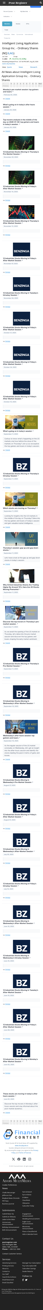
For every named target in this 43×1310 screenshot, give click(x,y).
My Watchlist (24, 11)
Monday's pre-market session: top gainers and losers (20, 90)
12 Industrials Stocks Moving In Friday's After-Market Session (19, 187)
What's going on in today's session (18, 431)
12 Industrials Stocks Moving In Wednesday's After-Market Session (19, 702)
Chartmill (8, 98)
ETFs (27, 24)
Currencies (19, 34)
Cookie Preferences (9, 1185)
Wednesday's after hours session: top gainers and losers (18, 737)
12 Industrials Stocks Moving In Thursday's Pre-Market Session (21, 153)
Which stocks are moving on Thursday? (20, 508)
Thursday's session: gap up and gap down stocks (20, 549)
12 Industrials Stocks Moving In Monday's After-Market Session (20, 1060)
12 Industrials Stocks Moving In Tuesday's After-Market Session (20, 991)
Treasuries (7, 38)
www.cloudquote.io (21, 1145)
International (29, 34)
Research (33, 67)
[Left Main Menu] (4, 3)
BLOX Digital (31, 1293)
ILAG (11, 53)
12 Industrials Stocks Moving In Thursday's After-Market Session (21, 222)
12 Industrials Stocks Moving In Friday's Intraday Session (19, 885)
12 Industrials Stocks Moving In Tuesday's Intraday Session (20, 294)
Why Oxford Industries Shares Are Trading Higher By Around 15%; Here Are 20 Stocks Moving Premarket (21, 587)
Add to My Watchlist (8, 64)
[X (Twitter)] (13, 1159)
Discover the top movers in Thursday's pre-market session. (21, 623)
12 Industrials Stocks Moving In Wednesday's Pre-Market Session (18, 781)
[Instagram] (29, 1159)
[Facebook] (19, 1159)
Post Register (14, 1289)
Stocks (18, 24)
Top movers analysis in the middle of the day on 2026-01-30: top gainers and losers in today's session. (21, 122)
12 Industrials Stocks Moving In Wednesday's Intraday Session (17, 956)
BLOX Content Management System (17, 1293)
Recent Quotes (8, 11)
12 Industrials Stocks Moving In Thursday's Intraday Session (21, 475)
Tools (6, 30)
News (13, 34)
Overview (7, 34)
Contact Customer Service (12, 1254)
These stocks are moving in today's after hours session (20, 1095)
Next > (40, 85)
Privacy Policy (8, 1291)
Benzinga (8, 165)
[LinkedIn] (24, 1159)
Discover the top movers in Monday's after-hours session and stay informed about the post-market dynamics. (21, 1106)
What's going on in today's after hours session (19, 106)
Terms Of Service (25, 1153)
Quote (9, 67)
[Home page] (18, 2)
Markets (7, 24)
